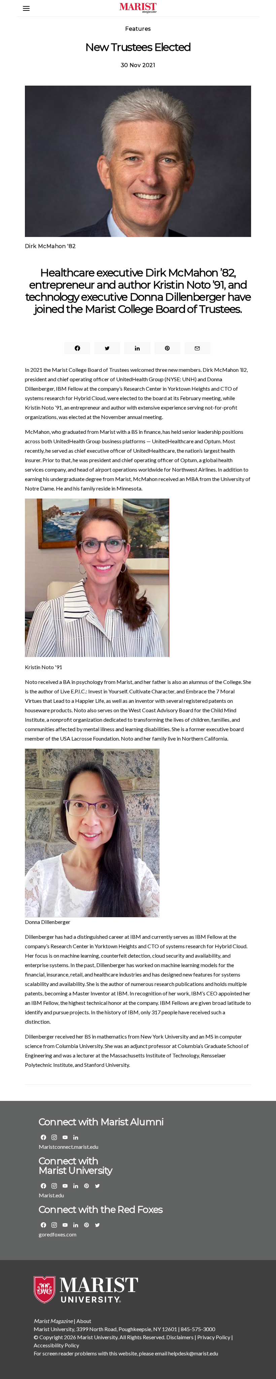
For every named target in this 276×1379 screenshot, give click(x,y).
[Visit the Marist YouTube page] (65, 1186)
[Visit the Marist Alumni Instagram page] (54, 1137)
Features (137, 29)
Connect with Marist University (75, 1165)
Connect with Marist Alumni (101, 1122)
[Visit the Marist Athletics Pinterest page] (86, 1225)
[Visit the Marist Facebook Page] (43, 1186)
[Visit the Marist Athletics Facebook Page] (43, 1225)
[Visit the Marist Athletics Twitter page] (97, 1225)
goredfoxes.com (57, 1234)
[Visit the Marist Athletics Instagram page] (54, 1225)
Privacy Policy (213, 1337)
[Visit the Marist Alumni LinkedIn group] (75, 1137)
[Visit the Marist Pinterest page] (86, 1186)
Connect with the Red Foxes (101, 1209)
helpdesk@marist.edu (193, 1353)
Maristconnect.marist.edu (68, 1146)
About (83, 1321)
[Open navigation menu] (26, 8)
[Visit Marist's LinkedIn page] (75, 1186)
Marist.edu (51, 1195)
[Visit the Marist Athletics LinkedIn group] (75, 1225)
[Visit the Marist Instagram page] (54, 1186)
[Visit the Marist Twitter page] (97, 1186)
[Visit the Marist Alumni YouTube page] (65, 1137)
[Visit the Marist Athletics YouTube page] (65, 1225)
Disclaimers (180, 1337)
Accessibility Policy (56, 1345)
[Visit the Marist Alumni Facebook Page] (43, 1137)
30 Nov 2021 (138, 65)
